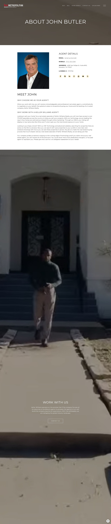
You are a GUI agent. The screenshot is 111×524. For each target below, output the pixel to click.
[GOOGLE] (64, 76)
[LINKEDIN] (69, 76)
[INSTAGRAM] (74, 76)
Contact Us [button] (55, 421)
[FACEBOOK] (60, 76)
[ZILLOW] (78, 76)
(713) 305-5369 (71, 61)
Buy (63, 5)
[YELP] (87, 76)
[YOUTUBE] (83, 76)
